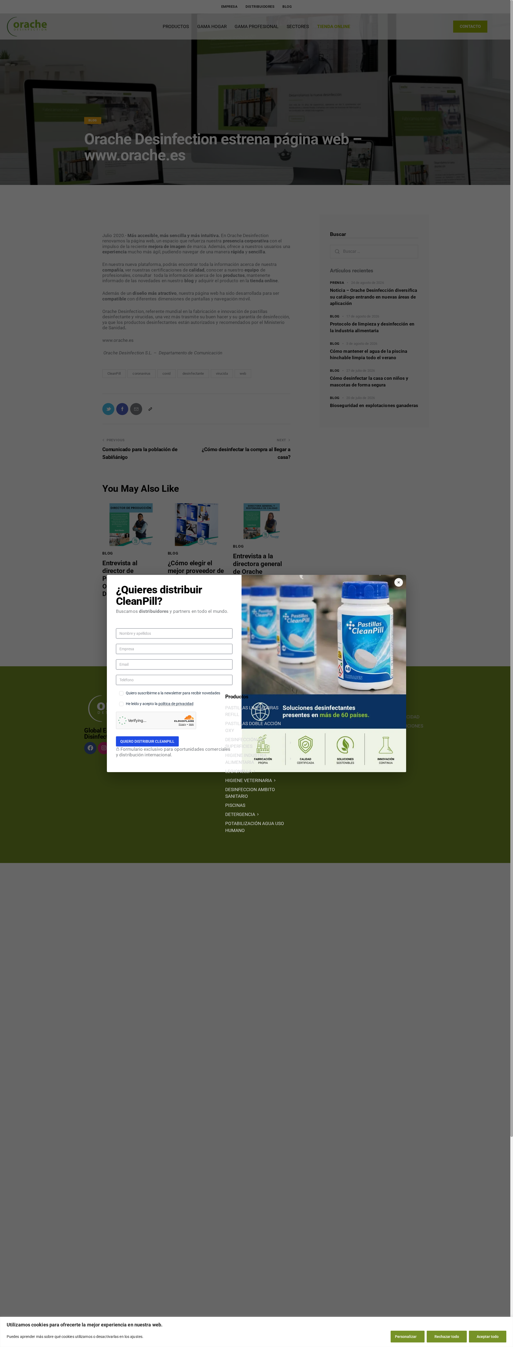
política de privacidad (175, 704)
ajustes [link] (136, 1336)
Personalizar (406, 1336)
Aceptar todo (488, 1336)
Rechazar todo (446, 1336)
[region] (256, 1332)
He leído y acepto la (159, 704)
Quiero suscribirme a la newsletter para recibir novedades (173, 693)
